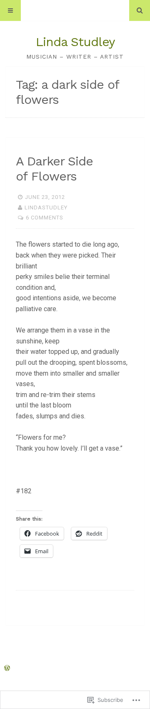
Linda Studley (75, 41)
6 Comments (44, 217)
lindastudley (46, 207)
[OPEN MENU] (10, 10)
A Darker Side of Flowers (54, 168)
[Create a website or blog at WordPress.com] (7, 668)
